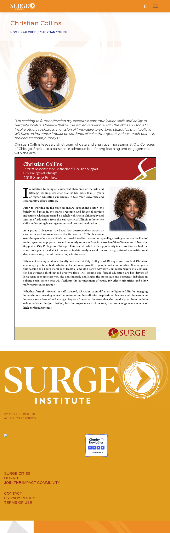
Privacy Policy (19, 498)
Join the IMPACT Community (32, 483)
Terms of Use (18, 502)
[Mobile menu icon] (155, 6)
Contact (13, 493)
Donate (11, 478)
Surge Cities (17, 473)
